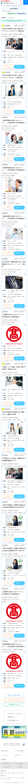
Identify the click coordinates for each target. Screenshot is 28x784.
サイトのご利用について (6, 767)
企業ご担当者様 (20, 767)
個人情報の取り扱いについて (7, 763)
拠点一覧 (17, 755)
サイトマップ (7, 765)
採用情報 (3, 759)
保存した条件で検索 (15, 695)
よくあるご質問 (19, 750)
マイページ (4, 755)
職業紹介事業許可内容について (20, 763)
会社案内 (20, 765)
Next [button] (27, 732)
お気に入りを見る (15, 700)
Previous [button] (1, 732)
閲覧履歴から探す (15, 704)
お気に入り (9, 66)
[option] (14, 732)
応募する (20, 66)
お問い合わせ (4, 750)
